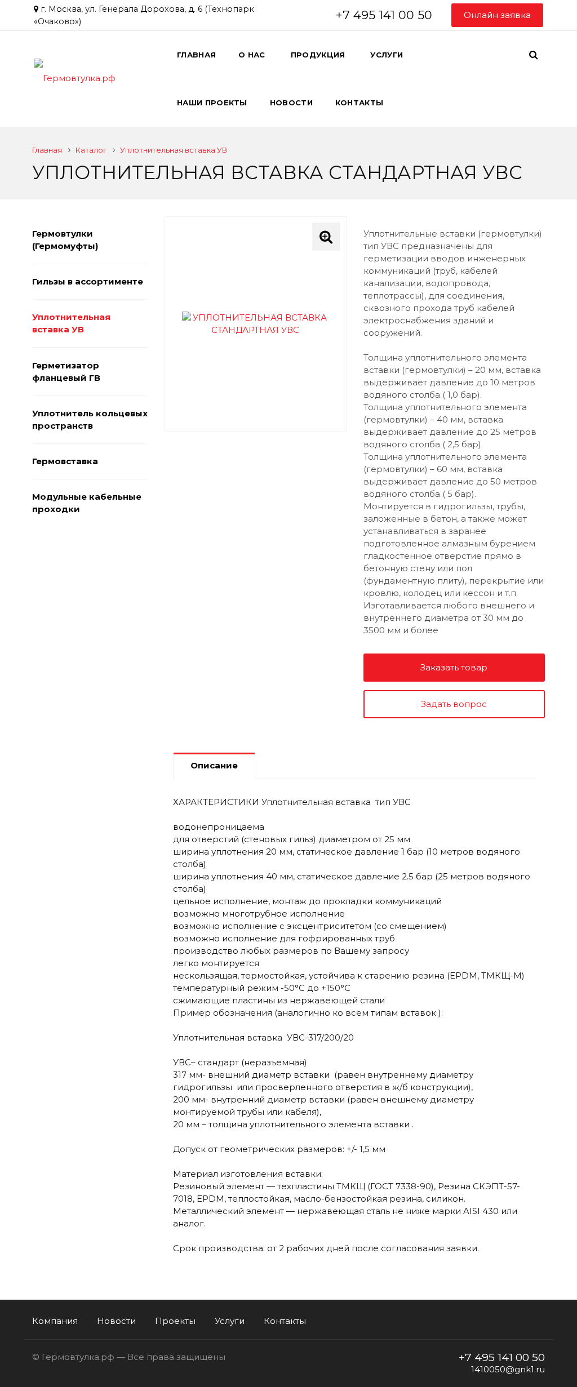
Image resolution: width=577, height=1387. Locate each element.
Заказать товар (453, 667)
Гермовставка (65, 461)
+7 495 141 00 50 (384, 15)
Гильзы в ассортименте (87, 281)
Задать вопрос (454, 704)
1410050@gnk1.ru (508, 1369)
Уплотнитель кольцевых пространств (90, 419)
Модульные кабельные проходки (86, 502)
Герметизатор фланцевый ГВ (66, 371)
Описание (214, 765)
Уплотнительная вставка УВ (71, 323)
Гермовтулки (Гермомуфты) (65, 239)
